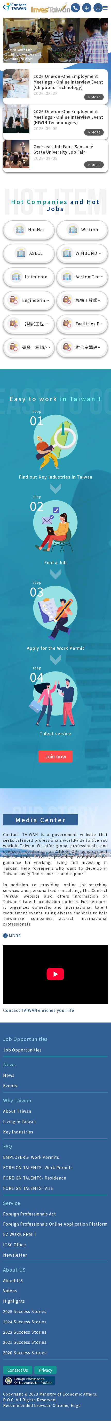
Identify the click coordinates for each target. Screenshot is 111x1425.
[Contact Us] (75, 7)
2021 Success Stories (24, 1342)
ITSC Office (14, 1244)
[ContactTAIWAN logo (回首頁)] (15, 7)
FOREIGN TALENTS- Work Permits (38, 1167)
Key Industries (18, 1132)
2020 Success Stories (24, 1352)
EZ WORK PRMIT (20, 1234)
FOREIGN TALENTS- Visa (28, 1188)
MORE (15, 935)
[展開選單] (105, 8)
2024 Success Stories (24, 1321)
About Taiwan (17, 1111)
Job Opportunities (22, 1050)
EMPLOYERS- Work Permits (31, 1157)
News (8, 1075)
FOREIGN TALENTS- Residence (34, 1178)
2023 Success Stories (24, 1332)
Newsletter (15, 1255)
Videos (10, 1290)
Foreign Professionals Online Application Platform (55, 1224)
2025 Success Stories (24, 1311)
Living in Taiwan (19, 1121)
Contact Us (17, 1370)
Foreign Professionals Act (29, 1214)
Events (10, 1085)
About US (13, 1280)
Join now (55, 756)
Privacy (45, 1370)
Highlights (14, 1301)
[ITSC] (29, 1380)
